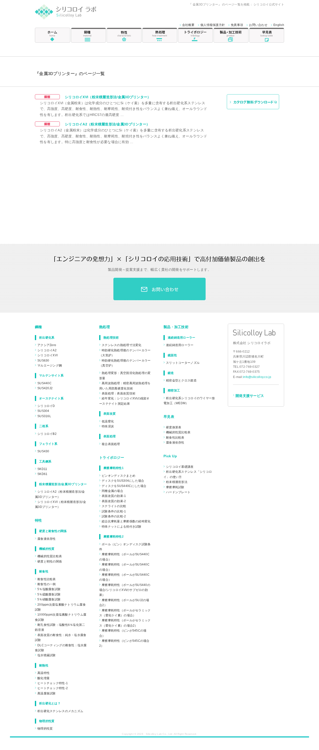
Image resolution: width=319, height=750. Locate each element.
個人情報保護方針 (212, 25)
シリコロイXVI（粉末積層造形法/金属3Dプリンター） (108, 97)
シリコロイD (46, 406)
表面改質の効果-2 (114, 501)
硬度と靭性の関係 (49, 561)
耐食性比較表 (46, 579)
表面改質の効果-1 (114, 496)
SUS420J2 (45, 388)
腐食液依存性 (46, 539)
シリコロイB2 (47, 434)
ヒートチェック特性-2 (52, 688)
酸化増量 (43, 678)
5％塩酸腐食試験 (49, 589)
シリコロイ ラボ (71, 13)
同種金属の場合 (112, 491)
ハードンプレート (178, 492)
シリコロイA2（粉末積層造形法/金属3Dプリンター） (107, 124)
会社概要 (188, 25)
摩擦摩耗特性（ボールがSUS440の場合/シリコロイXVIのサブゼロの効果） (124, 590)
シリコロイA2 (47, 350)
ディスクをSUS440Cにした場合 (124, 486)
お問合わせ (159, 289)
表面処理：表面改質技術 (118, 393)
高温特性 (43, 673)
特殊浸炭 (108, 426)
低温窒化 (108, 421)
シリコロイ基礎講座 (180, 467)
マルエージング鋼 (49, 365)
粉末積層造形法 (176, 482)
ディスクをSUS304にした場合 (123, 480)
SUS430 (43, 451)
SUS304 (43, 411)
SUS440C (44, 383)
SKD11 (42, 469)
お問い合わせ (258, 25)
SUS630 (43, 360)
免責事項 (237, 25)
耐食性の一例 (46, 584)
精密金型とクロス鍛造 (181, 380)
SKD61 (42, 474)
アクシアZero (46, 345)
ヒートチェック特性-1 (52, 683)
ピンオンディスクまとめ (118, 475)
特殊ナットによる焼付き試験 (122, 526)
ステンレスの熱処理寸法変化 (122, 345)
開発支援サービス (250, 396)
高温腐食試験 (46, 693)
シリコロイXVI (47, 355)
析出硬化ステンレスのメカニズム (60, 711)
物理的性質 (45, 728)
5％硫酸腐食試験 (49, 594)
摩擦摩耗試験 (175, 487)
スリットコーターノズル (183, 363)
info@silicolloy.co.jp (257, 377)
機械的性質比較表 (49, 556)
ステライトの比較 (114, 506)
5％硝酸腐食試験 (49, 599)
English (278, 25)
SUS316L (44, 416)
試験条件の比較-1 (114, 511)
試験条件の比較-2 (114, 516)
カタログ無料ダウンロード (253, 101)
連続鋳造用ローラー (180, 345)
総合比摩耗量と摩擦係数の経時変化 (126, 521)
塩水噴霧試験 (46, 655)
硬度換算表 (173, 427)
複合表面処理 (111, 444)
